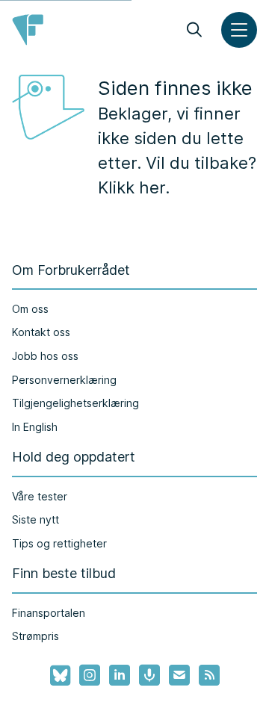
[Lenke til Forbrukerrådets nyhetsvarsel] (179, 675)
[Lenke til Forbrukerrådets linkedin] (119, 675)
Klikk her (131, 187)
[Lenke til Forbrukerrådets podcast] (149, 675)
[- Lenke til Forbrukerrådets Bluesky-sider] (55, 676)
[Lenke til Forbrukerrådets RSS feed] (209, 675)
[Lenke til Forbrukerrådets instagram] (89, 675)
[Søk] (194, 30)
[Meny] (239, 30)
